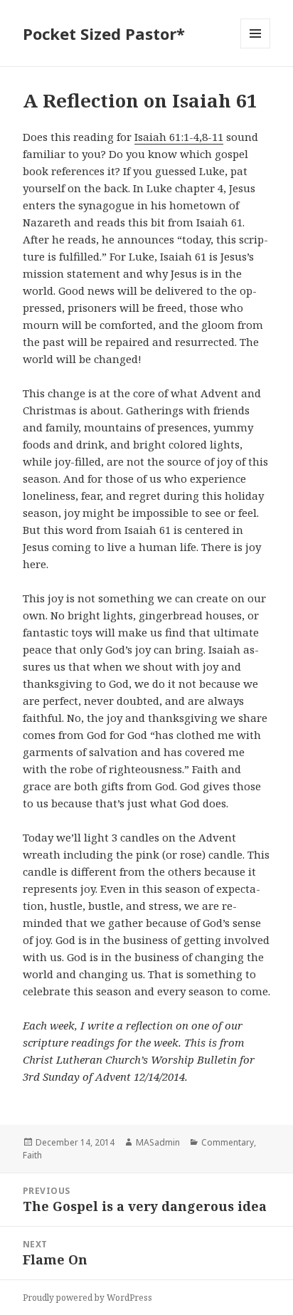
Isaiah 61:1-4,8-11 (178, 137)
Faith (32, 1155)
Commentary (227, 1142)
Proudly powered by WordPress (87, 1298)
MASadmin (158, 1142)
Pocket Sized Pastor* (104, 33)
